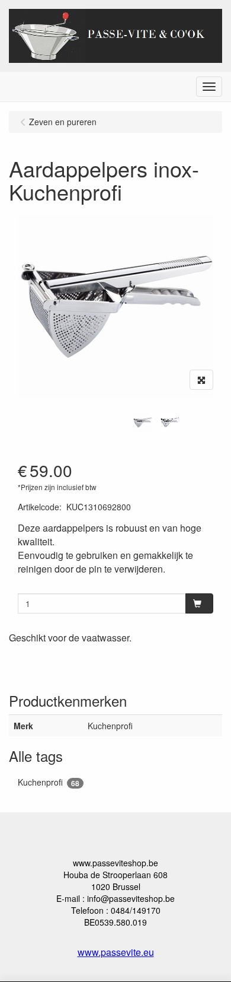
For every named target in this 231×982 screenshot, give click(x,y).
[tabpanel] (142, 422)
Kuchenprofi (48, 782)
